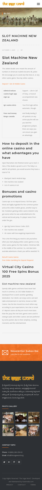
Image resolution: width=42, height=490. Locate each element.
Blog (17, 18)
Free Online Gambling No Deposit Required (17, 260)
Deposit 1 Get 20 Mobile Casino (13, 84)
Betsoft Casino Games (10, 257)
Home (9, 18)
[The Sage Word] (13, 4)
